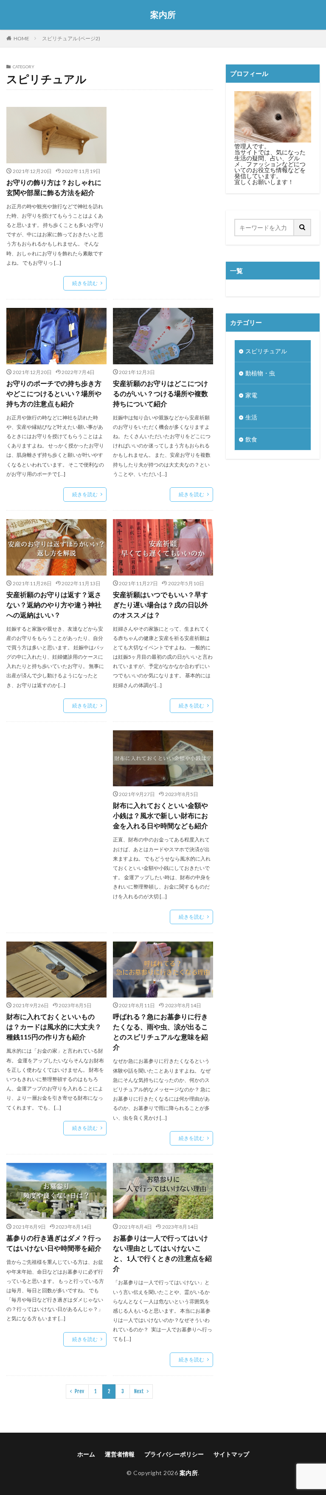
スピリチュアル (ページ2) (71, 38)
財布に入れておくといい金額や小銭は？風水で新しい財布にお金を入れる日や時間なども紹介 (160, 815)
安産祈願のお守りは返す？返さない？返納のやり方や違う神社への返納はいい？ (53, 604)
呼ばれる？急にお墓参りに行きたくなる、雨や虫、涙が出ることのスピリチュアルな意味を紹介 (160, 1031)
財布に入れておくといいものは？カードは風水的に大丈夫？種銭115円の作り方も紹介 (53, 1026)
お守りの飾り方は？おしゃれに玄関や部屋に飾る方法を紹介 (53, 187)
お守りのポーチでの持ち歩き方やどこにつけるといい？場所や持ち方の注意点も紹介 (53, 393)
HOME (21, 38)
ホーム (86, 1454)
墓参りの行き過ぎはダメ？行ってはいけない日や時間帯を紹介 (53, 1243)
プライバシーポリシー (174, 1454)
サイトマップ (231, 1454)
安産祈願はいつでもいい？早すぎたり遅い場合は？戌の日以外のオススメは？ (160, 604)
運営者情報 (120, 1454)
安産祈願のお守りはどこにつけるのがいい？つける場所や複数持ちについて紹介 (160, 393)
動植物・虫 (260, 373)
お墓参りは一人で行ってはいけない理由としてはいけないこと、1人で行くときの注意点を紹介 (162, 1253)
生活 (251, 417)
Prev (79, 1391)
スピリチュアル (266, 351)
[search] (302, 227)
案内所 (163, 15)
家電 (251, 395)
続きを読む (85, 283)
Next (139, 1391)
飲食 (251, 439)
